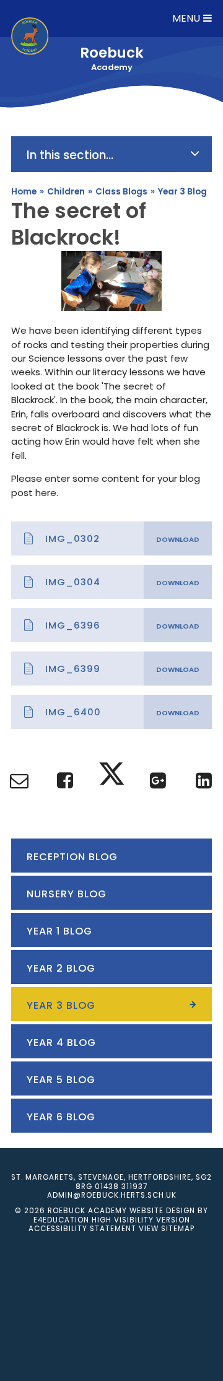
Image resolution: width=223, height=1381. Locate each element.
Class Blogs (121, 192)
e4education (61, 1220)
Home (24, 192)
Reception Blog (72, 857)
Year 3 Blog (182, 192)
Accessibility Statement (82, 1229)
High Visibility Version (141, 1220)
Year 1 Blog (59, 931)
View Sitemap (167, 1229)
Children (66, 192)
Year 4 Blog (61, 1042)
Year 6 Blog (61, 1117)
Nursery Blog (67, 894)
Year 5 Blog (61, 1080)
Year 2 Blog (61, 968)
